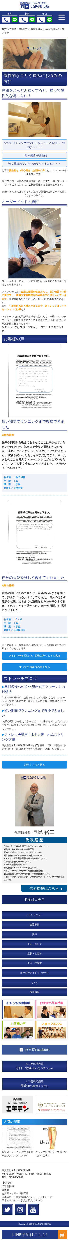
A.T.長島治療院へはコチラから (34, 1066)
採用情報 (34, 992)
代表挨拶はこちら (46, 888)
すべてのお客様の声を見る (34, 667)
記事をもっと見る (34, 764)
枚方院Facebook (37, 1050)
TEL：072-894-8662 (12, 1177)
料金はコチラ (35, 899)
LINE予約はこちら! (30, 1235)
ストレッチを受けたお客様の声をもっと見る (34, 655)
